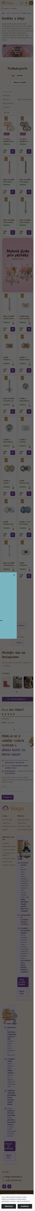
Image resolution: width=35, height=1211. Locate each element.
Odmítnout (9, 1206)
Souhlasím (25, 1206)
